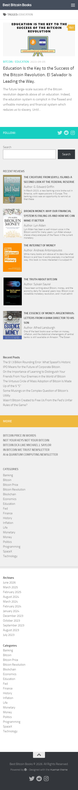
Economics (9, 499)
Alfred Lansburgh (44, 327)
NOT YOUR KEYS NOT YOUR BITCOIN (26, 440)
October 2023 (11, 620)
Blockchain (9, 494)
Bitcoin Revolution (14, 489)
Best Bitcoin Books (17, 5)
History (7, 518)
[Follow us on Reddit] (66, 132)
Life (5, 527)
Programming (11, 546)
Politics (7, 542)
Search (7, 147)
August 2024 (11, 597)
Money (7, 537)
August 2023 (11, 630)
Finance (8, 513)
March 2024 (10, 601)
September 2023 (13, 625)
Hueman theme (59, 769)
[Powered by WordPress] (25, 769)
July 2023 (8, 635)
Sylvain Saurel (42, 284)
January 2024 (11, 611)
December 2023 (13, 616)
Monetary (9, 532)
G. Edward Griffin (44, 187)
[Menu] (73, 5)
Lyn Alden (40, 225)
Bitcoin (8, 61)
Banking (8, 475)
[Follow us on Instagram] (72, 132)
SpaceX (7, 551)
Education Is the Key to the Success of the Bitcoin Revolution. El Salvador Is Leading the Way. (38, 75)
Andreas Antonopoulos (48, 250)
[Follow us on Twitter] (59, 132)
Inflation (8, 523)
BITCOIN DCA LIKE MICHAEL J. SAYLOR (27, 445)
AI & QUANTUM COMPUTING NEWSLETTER (30, 454)
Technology (10, 556)
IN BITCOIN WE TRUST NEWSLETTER (26, 450)
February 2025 (12, 592)
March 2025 (10, 587)
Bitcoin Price (10, 485)
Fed (5, 508)
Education (22, 61)
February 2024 (12, 606)
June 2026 (9, 582)
